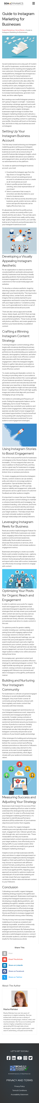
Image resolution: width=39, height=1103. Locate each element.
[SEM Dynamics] (13, 4)
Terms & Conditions (19, 1090)
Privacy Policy (19, 1086)
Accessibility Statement (19, 1094)
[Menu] (33, 3)
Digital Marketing (8, 30)
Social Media (19, 30)
